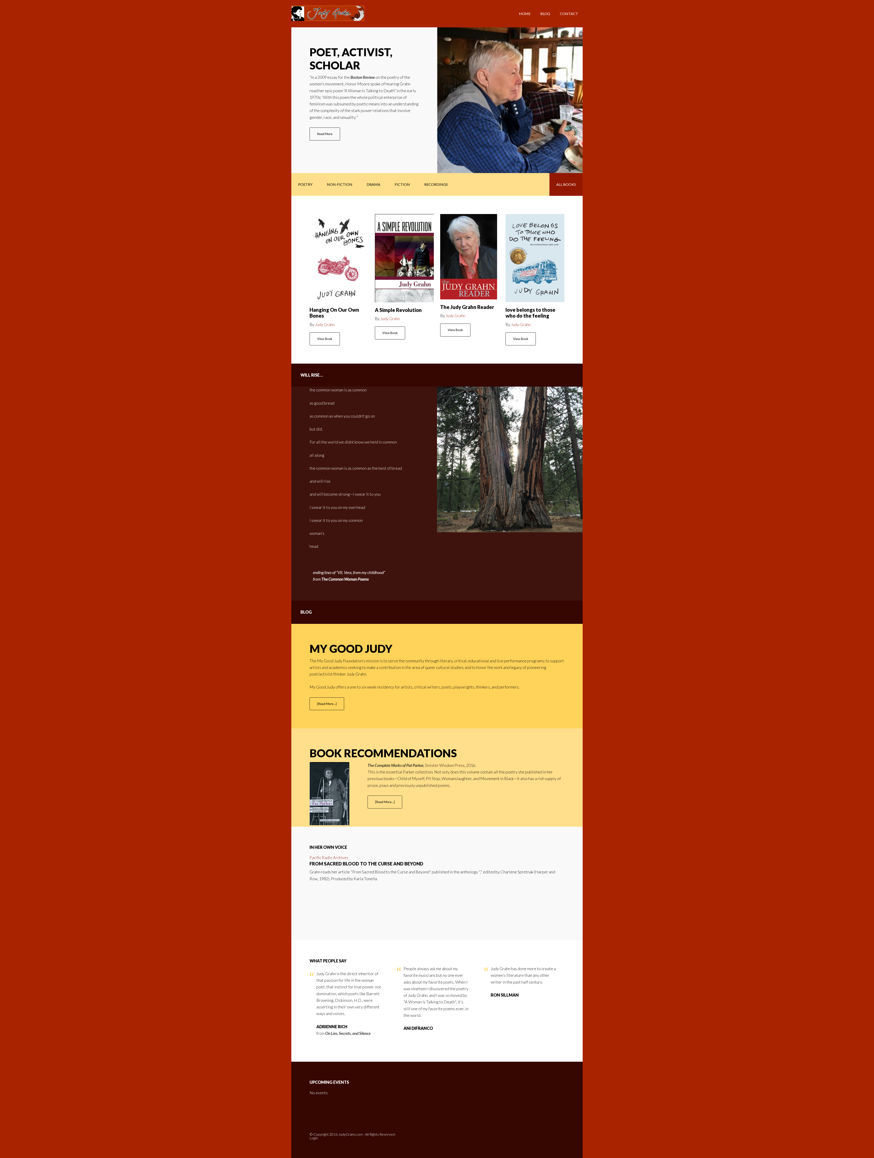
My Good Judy (351, 648)
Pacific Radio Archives (329, 857)
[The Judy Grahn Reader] (468, 256)
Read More (328, 136)
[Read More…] (330, 706)
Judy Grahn (325, 324)
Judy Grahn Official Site (327, 14)
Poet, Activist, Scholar (351, 59)
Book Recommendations (383, 753)
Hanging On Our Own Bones (334, 313)
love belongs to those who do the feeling (530, 313)
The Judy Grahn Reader (467, 307)
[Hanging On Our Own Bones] (339, 258)
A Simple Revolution (398, 310)
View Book (324, 339)
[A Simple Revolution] (404, 258)
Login (314, 1138)
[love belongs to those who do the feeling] (535, 258)
